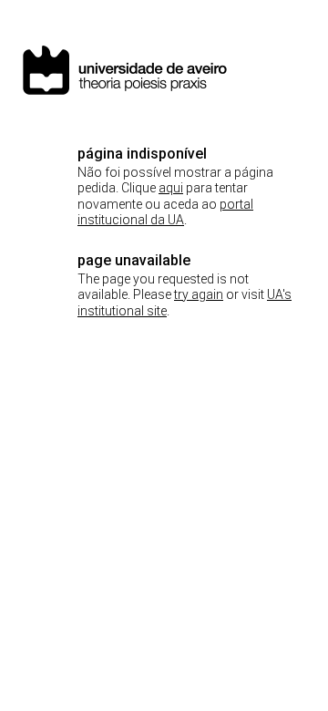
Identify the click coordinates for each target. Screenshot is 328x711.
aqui (171, 187)
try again (198, 294)
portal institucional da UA (165, 212)
